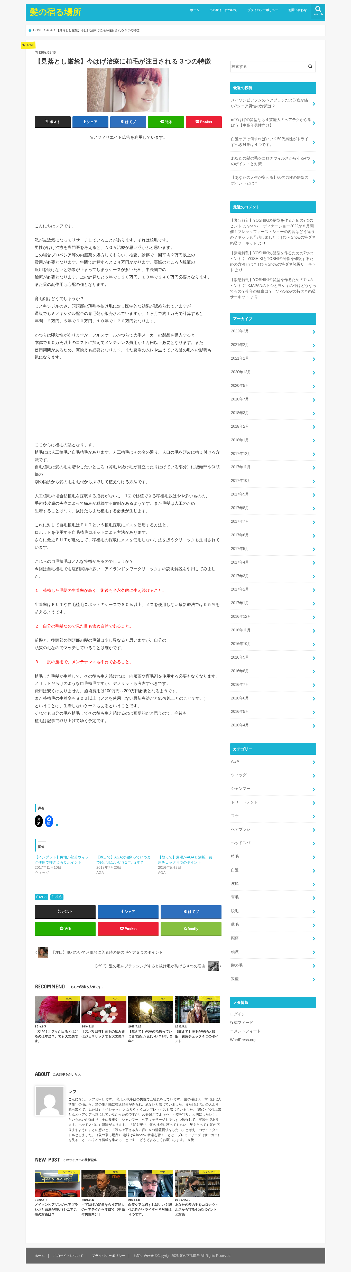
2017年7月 (240, 521)
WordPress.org (242, 1040)
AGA (43, 897)
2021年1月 (240, 358)
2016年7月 (240, 684)
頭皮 (235, 952)
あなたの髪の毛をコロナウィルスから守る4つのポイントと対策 (270, 161)
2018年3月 (240, 413)
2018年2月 (240, 426)
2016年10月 (241, 644)
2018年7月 (240, 399)
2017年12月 (241, 454)
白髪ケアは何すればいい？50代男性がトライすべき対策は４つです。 (269, 142)
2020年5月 (240, 386)
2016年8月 (240, 671)
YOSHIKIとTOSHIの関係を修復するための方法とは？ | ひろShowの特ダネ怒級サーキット (273, 264)
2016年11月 (241, 630)
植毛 (59, 897)
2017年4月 (240, 562)
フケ (235, 816)
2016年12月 (241, 616)
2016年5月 (240, 711)
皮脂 (235, 884)
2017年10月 (241, 481)
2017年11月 (241, 467)
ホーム (194, 10)
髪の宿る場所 (55, 12)
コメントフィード (245, 1031)
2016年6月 (240, 698)
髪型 (235, 979)
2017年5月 (240, 549)
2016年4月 (240, 725)
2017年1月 (240, 603)
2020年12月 (241, 372)
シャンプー (240, 789)
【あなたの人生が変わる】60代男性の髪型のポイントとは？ (269, 180)
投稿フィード (241, 1023)
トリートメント (244, 802)
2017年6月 (240, 535)
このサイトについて (223, 10)
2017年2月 (240, 589)
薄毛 (235, 924)
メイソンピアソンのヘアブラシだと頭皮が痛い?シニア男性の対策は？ (269, 103)
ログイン (237, 1014)
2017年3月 (240, 576)
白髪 (235, 870)
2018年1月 (240, 440)
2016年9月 (240, 657)
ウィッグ (238, 775)
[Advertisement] (73, 181)
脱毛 (235, 911)
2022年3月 (240, 331)
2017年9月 (240, 494)
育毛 (235, 897)
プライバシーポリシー (262, 10)
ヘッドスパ (240, 843)
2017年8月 (240, 508)
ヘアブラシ (240, 829)
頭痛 (235, 938)
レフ (72, 1091)
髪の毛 (237, 965)
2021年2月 (240, 345)
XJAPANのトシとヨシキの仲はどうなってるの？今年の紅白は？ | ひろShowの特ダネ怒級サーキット (273, 291)
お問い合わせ (297, 10)
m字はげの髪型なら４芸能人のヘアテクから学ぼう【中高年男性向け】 (271, 122)
